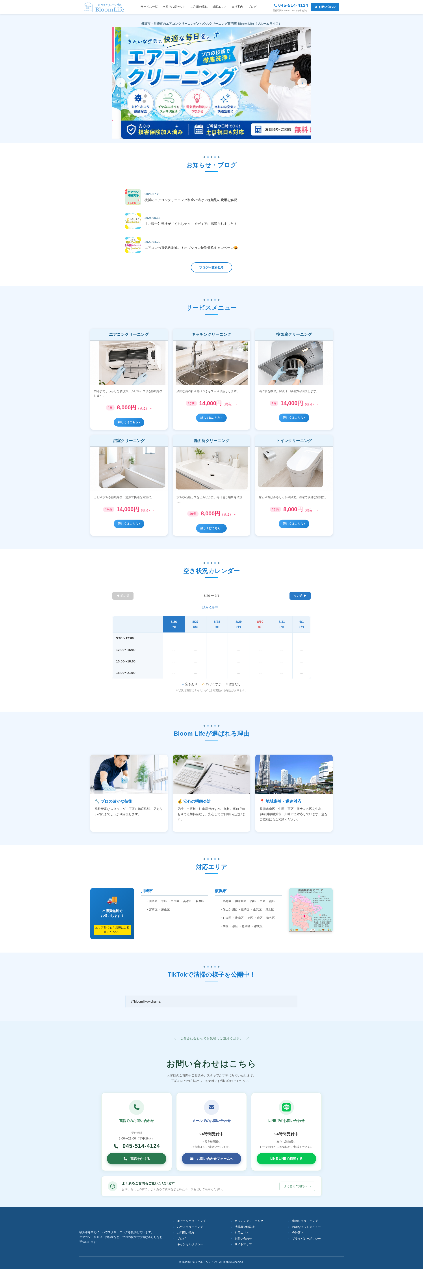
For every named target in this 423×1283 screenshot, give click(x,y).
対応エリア (219, 6)
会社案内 (237, 6)
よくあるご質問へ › (297, 1186)
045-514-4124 (140, 1146)
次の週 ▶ (300, 595)
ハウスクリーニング (190, 1227)
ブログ (252, 6)
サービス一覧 (149, 6)
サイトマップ (243, 1244)
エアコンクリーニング (191, 1221)
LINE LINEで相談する (286, 1158)
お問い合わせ (327, 7)
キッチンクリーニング (249, 1221)
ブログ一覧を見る (211, 267)
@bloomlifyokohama (145, 1001)
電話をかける (140, 1158)
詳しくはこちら (128, 422)
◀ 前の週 (123, 595)
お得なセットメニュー (306, 1227)
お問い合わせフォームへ (215, 1158)
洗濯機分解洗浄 (245, 1227)
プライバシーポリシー (306, 1238)
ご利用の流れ (199, 6)
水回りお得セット (174, 6)
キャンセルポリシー (190, 1244)
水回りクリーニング (305, 1221)
